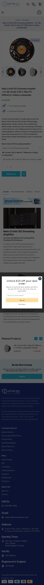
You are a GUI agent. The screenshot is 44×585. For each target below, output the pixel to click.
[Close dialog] (39, 278)
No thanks (22, 304)
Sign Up (22, 300)
